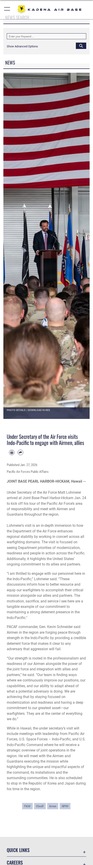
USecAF (40, 806)
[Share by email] (20, 452)
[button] (7, 9)
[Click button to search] (81, 45)
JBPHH (65, 806)
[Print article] (11, 452)
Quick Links (18, 850)
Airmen (52, 806)
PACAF (27, 806)
